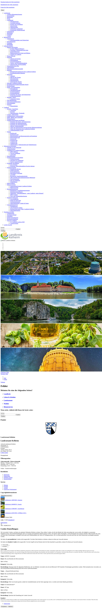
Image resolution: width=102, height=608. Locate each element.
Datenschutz (7, 476)
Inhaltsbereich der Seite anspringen (9, 4)
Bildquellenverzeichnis (6, 495)
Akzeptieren (4, 606)
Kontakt (6, 486)
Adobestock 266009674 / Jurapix (13, 504)
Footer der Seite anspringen (7, 7)
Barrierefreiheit (7, 479)
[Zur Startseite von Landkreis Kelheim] (11, 239)
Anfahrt (6, 488)
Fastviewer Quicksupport (10, 489)
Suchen (2, 227)
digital (11, 520)
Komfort (5, 546)
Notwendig (5, 544)
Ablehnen (10, 606)
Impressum (6, 474)
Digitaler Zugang (8, 477)
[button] (7, 13)
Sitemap (6, 485)
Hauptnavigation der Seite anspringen (10, 2)
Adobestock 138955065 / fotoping (13, 500)
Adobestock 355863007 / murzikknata (14, 508)
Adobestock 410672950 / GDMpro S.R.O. (15, 513)
